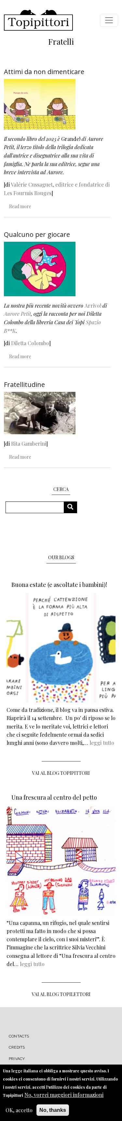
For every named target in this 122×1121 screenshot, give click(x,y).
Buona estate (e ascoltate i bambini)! (59, 585)
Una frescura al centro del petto (54, 797)
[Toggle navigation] (109, 20)
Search (72, 507)
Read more (20, 206)
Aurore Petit (17, 313)
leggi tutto (101, 742)
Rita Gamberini (28, 443)
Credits (17, 1047)
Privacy (17, 1058)
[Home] (38, 20)
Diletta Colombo (30, 343)
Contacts (19, 1036)
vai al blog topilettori (61, 994)
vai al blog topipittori (61, 773)
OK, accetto (19, 1110)
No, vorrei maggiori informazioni (63, 1094)
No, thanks (52, 1110)
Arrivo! (93, 305)
